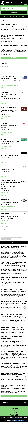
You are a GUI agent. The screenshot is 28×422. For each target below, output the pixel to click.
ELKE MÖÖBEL (4, 123)
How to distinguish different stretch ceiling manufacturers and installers (13, 263)
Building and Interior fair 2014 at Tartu (12, 327)
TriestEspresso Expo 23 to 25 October (11, 314)
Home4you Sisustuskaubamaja (9, 108)
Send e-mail (4, 87)
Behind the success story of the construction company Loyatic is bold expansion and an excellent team (14, 35)
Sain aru (14, 420)
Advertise (14, 410)
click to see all (14, 396)
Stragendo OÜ (4, 92)
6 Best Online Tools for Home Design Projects (13, 363)
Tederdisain (4, 139)
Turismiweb (14, 415)
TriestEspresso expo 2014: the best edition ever (14, 301)
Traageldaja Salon (6, 167)
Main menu (9, 3)
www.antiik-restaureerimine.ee (9, 85)
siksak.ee (3, 174)
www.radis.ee (4, 193)
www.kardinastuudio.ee (7, 220)
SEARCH (14, 12)
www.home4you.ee (5, 116)
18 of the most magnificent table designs (12, 351)
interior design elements (6, 237)
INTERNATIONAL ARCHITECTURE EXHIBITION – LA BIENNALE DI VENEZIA (13, 337)
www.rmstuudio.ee (6, 160)
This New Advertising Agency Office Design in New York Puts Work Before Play (13, 247)
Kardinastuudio (5, 213)
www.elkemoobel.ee (6, 132)
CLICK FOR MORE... (14, 57)
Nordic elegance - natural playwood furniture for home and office (10, 182)
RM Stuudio (4, 153)
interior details (16, 237)
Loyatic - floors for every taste (10, 24)
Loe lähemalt (20, 420)
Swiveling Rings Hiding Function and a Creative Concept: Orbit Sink (14, 46)
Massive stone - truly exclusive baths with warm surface (13, 386)
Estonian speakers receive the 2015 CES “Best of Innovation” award (14, 278)
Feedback (14, 413)
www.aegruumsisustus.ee (8, 207)
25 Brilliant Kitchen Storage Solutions (12, 289)
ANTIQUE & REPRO (5, 200)
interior (21, 237)
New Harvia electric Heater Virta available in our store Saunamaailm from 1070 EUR (13, 374)
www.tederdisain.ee (6, 146)
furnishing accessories (6, 239)
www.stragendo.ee (6, 101)
